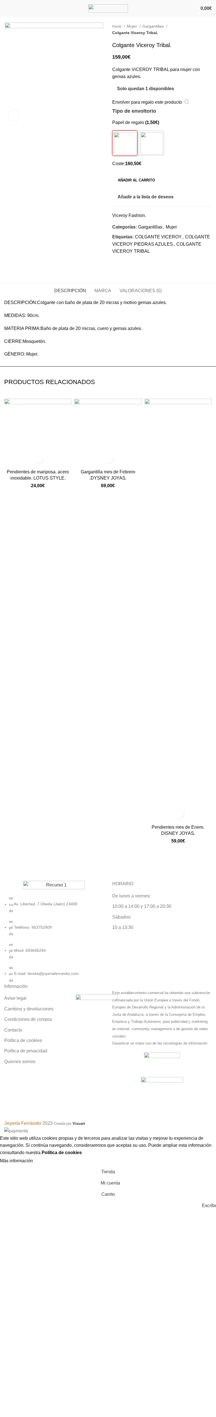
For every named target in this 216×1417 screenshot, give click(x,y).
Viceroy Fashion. (129, 215)
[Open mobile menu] (6, 8)
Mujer (132, 26)
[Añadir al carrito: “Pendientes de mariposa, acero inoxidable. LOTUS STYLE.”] (38, 458)
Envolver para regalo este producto (147, 102)
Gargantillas (153, 26)
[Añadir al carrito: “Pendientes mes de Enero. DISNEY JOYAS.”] (178, 814)
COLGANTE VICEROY (158, 236)
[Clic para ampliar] (14, 115)
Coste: (118, 163)
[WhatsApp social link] (130, 263)
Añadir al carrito (136, 180)
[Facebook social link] (117, 263)
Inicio (117, 26)
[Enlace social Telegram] (136, 263)
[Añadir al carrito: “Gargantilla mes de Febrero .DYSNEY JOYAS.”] (108, 458)
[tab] (70, 289)
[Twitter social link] (123, 263)
